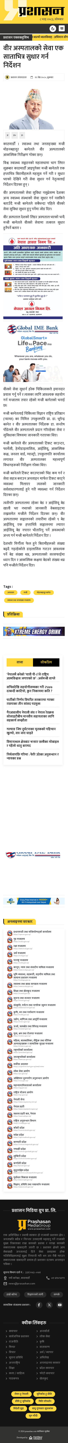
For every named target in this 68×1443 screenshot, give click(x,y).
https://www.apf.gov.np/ (22, 1116)
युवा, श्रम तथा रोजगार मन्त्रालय (28, 1033)
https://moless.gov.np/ (22, 1036)
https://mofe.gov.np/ (21, 1014)
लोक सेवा (43, 1336)
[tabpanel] (33, 717)
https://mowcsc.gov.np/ (22, 1046)
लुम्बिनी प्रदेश (20, 1156)
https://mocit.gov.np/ (22, 1000)
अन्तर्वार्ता (42, 1331)
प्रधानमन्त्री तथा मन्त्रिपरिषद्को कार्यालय (32, 932)
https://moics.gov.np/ (22, 1021)
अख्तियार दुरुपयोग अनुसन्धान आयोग (31, 1078)
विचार (10, 1352)
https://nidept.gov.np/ (22, 1123)
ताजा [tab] (20, 662)
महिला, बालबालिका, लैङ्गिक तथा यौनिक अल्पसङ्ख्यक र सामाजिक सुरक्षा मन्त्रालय (33, 1042)
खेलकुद (42, 1378)
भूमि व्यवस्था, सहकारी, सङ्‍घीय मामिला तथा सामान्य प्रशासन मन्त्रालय (34, 976)
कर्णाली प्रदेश (20, 1163)
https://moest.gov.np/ (22, 993)
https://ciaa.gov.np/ (21, 1080)
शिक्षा (10, 1368)
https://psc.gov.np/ (21, 1073)
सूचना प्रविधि (14, 1357)
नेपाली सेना (19, 1099)
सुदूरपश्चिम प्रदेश (21, 1170)
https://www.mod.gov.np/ (23, 948)
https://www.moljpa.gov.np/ (24, 970)
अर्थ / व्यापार (44, 1352)
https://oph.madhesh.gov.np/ (24, 1137)
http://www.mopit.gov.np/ (23, 1180)
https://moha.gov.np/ (22, 941)
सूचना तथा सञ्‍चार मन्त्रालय (27, 998)
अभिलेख (42, 1357)
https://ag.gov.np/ (20, 1087)
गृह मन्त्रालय (19, 939)
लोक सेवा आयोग (22, 1071)
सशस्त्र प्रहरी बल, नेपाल (25, 1114)
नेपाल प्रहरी (19, 1106)
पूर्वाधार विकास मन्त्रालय (25, 1177)
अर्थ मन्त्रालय (20, 953)
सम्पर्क (57, 1294)
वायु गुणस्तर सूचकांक (42, 1408)
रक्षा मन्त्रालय (20, 946)
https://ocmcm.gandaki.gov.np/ (25, 1151)
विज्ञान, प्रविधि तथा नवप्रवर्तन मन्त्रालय (32, 1184)
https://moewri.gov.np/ (22, 1029)
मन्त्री (25, 592)
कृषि (40, 1342)
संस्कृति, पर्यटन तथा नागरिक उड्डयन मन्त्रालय (35, 1005)
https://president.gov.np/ (23, 1052)
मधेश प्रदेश (19, 1135)
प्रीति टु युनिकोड (22, 1401)
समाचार (11, 1331)
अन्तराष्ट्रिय (12, 1363)
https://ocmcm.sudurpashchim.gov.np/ (28, 1172)
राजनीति (11, 1342)
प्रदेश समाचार (45, 1368)
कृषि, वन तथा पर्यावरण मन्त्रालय (29, 1012)
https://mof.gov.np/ (21, 955)
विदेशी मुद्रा (18, 1408)
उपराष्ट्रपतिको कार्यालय (24, 1057)
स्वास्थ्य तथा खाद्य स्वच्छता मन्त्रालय (30, 984)
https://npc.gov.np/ (21, 1095)
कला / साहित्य (14, 1373)
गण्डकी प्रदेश (20, 1149)
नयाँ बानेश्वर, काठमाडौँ (19, 1278)
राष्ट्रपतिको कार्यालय (23, 1050)
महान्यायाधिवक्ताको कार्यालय (27, 1085)
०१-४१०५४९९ (58, 1278)
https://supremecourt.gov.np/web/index (29, 1066)
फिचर (10, 1347)
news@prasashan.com (22, 1284)
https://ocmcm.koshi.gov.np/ (24, 1130)
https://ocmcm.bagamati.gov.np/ (26, 1144)
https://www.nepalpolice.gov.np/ (26, 1109)
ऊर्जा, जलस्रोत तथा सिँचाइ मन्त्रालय (30, 1026)
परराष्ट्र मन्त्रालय (21, 960)
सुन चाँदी (33, 1416)
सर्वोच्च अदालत (21, 1064)
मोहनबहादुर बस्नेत (44, 592)
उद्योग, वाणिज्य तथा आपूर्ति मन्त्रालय (30, 1019)
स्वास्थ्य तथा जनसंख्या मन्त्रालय (19, 600)
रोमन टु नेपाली (21, 1394)
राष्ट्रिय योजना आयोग (23, 1092)
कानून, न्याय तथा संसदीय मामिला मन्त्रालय (34, 967)
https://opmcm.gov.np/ (22, 934)
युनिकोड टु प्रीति (44, 1394)
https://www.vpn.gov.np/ (23, 1059)
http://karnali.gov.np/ (22, 1165)
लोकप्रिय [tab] (46, 662)
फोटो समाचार (45, 1373)
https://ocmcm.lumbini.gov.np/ (25, 1158)
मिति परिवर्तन (45, 1401)
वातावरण (43, 1347)
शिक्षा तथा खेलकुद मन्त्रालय (27, 991)
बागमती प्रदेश (20, 1142)
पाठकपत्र (12, 1378)
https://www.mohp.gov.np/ (23, 986)
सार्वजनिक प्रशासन (17, 1336)
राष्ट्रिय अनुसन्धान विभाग (25, 1121)
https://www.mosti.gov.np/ (23, 1187)
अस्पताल (10, 592)
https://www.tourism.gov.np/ (24, 1007)
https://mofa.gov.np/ (21, 963)
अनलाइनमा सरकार (48, 1363)
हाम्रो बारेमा (12, 1294)
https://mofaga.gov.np (22, 980)
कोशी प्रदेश (19, 1128)
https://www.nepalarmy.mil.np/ (25, 1102)
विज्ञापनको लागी (35, 1294)
